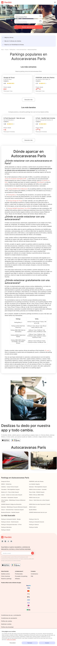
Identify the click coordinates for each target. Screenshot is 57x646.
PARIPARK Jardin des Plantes (36, 481)
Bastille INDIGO (33, 509)
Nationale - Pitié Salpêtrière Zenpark (38, 486)
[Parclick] (6, 2)
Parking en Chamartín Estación (36, 521)
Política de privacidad (7, 627)
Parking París (12, 49)
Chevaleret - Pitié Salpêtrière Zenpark (10, 489)
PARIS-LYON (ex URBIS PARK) (36, 494)
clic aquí (47, 350)
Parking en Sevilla (33, 527)
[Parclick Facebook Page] (8, 541)
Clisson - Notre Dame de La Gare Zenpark (39, 500)
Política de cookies (6, 621)
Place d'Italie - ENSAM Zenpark (36, 492)
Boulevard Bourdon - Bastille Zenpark (10, 512)
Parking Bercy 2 (12, 194)
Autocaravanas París (32, 49)
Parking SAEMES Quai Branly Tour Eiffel (18, 208)
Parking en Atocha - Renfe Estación (9, 521)
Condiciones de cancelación (9, 618)
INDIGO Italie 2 (32, 507)
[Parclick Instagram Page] (2, 541)
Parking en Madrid (5, 530)
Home (2, 49)
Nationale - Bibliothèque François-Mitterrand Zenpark (14, 507)
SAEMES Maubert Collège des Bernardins (11, 504)
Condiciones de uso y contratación (11, 615)
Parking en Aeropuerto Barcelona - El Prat (11, 524)
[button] (28, 16)
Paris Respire (40, 182)
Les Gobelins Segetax (34, 484)
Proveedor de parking (21, 576)
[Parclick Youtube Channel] (11, 541)
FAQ (32, 576)
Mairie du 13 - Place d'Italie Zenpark (10, 492)
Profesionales (19, 574)
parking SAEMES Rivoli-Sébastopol (18, 189)
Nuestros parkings (6, 578)
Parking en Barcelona (6, 527)
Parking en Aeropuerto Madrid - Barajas (11, 519)
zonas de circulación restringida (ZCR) (15, 178)
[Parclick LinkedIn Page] (5, 541)
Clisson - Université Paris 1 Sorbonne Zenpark (12, 509)
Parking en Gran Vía (34, 519)
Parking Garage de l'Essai (14, 200)
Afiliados (17, 578)
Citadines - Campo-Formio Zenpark (9, 486)
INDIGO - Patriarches (6, 484)
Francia (6, 49)
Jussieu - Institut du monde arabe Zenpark (11, 494)
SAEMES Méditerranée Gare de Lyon (38, 512)
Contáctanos (34, 574)
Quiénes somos (5, 574)
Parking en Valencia (34, 524)
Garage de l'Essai (5, 481)
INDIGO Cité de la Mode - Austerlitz (37, 489)
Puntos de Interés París (21, 49)
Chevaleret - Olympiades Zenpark (9, 497)
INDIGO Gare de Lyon (34, 497)
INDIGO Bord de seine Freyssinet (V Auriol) (39, 504)
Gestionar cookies (6, 624)
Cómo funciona (5, 576)
